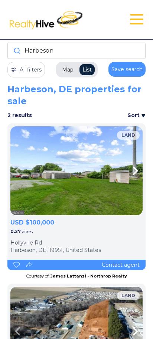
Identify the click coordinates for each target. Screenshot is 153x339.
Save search (127, 69)
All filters (31, 69)
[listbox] (76, 170)
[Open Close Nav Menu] (137, 19)
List (87, 69)
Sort (134, 115)
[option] (76, 170)
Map (68, 69)
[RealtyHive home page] (53, 19)
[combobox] (76, 51)
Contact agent (121, 265)
